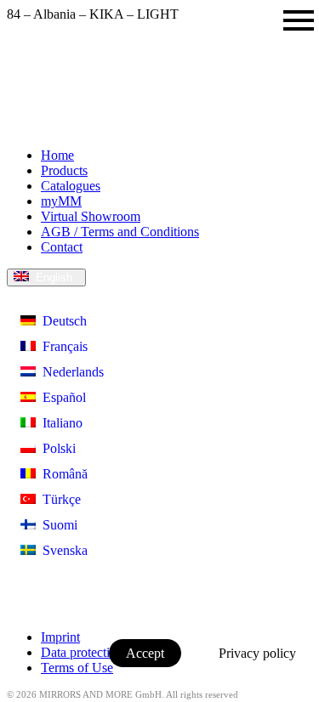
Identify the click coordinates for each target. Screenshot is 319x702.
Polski (56, 448)
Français (62, 346)
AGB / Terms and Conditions (120, 231)
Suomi (56, 525)
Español (61, 397)
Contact (62, 247)
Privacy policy (257, 653)
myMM (61, 201)
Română (62, 474)
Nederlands (70, 372)
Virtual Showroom (90, 216)
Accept (145, 653)
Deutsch (61, 321)
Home (57, 155)
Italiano (59, 423)
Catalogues (70, 185)
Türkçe (58, 499)
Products (64, 170)
